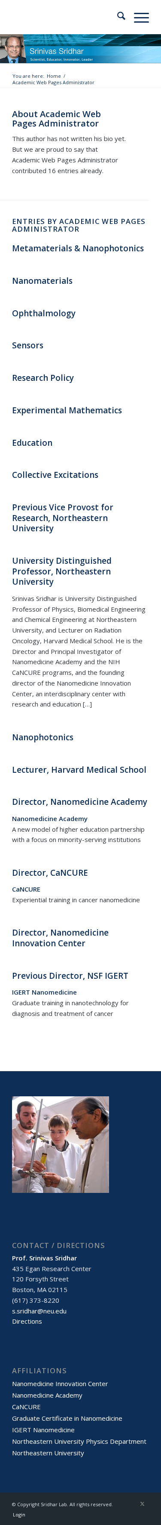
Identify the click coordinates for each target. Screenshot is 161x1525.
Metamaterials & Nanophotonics (78, 248)
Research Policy (43, 377)
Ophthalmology (44, 313)
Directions (27, 1321)
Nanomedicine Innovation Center (60, 1383)
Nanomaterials (42, 280)
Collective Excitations (55, 474)
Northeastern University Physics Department (79, 1441)
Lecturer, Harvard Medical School (79, 769)
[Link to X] (142, 1503)
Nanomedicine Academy (47, 1395)
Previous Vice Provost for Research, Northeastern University (62, 518)
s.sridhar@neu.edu (39, 1311)
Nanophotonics (42, 737)
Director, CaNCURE (50, 872)
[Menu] (137, 17)
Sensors (27, 345)
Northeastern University (48, 1452)
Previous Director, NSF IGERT (70, 975)
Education (32, 442)
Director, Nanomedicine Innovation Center (60, 938)
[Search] (117, 17)
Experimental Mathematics (67, 410)
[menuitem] (117, 17)
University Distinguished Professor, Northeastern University (62, 571)
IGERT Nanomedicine (43, 1429)
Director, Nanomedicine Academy (79, 801)
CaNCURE (26, 1406)
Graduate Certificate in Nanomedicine (67, 1418)
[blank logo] (67, 17)
